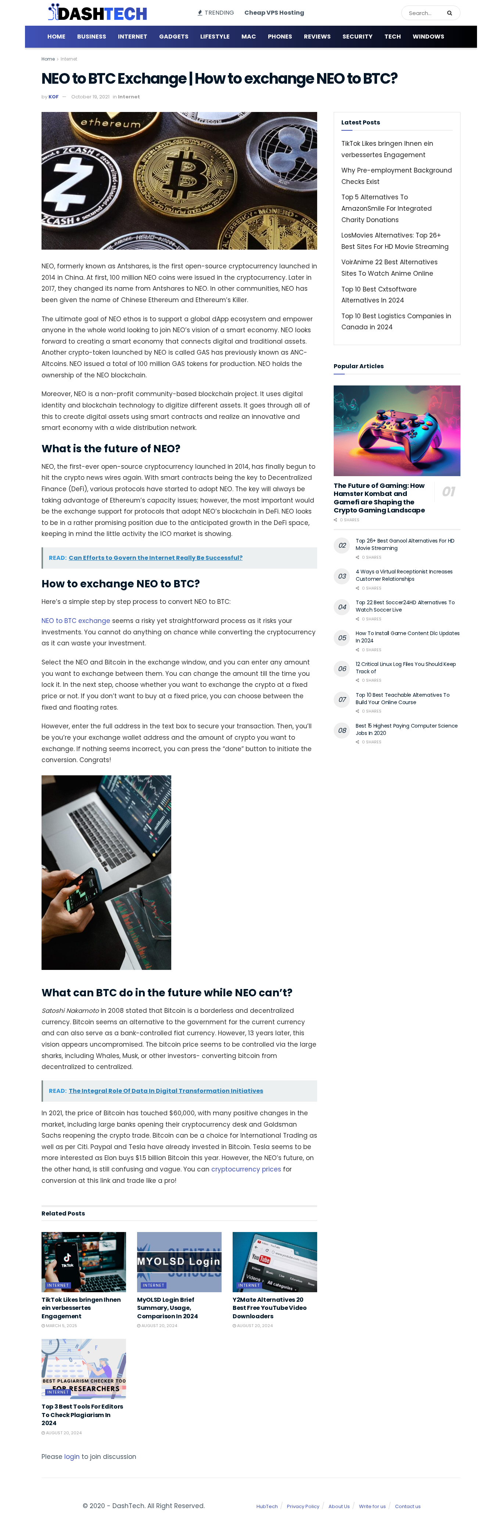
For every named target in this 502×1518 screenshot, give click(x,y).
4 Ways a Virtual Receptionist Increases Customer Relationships (404, 575)
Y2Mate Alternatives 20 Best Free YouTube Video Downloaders (270, 1308)
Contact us (408, 1506)
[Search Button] (452, 13)
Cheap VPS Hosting (274, 12)
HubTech (267, 1506)
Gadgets (174, 36)
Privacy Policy (303, 1506)
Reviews (317, 36)
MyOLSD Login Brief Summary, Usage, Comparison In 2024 (167, 1308)
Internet (132, 36)
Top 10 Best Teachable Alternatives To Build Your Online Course (403, 698)
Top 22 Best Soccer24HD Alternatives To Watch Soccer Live (405, 606)
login (72, 1456)
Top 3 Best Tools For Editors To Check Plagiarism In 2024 (82, 1414)
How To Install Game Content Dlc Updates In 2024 (408, 637)
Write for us (372, 1506)
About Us (339, 1506)
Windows (428, 36)
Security (358, 36)
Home (56, 36)
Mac (248, 36)
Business (91, 36)
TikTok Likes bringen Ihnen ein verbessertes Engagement (81, 1308)
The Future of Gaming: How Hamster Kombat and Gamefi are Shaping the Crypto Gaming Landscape (379, 498)
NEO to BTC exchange (76, 620)
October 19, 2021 (90, 96)
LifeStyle (215, 36)
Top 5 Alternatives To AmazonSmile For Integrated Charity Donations (386, 208)
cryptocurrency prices (246, 1169)
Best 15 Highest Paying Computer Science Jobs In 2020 (407, 729)
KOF (54, 96)
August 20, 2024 (158, 1326)
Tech (392, 36)
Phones (280, 36)
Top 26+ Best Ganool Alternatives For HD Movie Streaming (405, 544)
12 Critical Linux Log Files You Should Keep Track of (406, 667)
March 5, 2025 (61, 1326)
